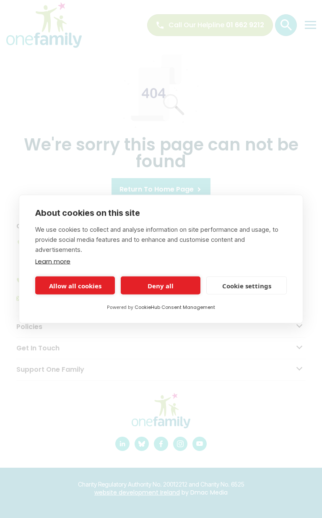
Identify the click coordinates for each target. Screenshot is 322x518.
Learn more (52, 261)
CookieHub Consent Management (175, 307)
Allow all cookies (75, 285)
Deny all (161, 285)
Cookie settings (246, 285)
